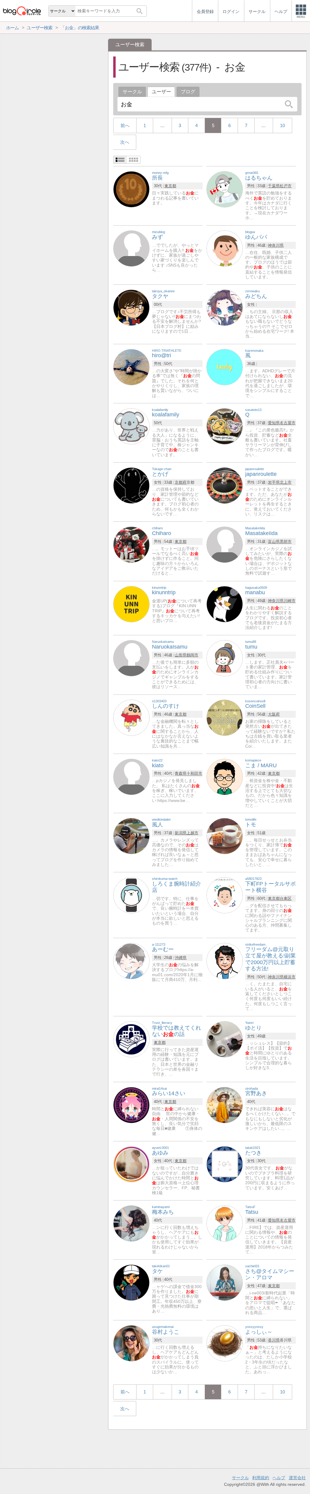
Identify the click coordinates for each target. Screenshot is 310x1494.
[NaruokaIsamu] (131, 658)
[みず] (131, 248)
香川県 (274, 1340)
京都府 (180, 482)
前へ (125, 125)
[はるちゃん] (224, 188)
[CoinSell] (224, 717)
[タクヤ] (131, 307)
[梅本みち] (131, 1223)
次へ (124, 142)
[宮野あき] (224, 1104)
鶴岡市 (192, 655)
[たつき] (224, 1163)
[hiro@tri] (131, 366)
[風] (224, 366)
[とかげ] (131, 485)
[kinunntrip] (131, 603)
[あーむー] (131, 960)
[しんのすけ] (131, 717)
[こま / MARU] (224, 776)
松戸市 (286, 186)
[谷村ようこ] (131, 1343)
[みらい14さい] (131, 1104)
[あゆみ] (131, 1163)
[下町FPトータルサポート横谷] (224, 895)
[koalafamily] (131, 425)
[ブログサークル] (22, 10)
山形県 (180, 655)
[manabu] (224, 603)
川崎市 (289, 600)
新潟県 (180, 833)
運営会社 (297, 1477)
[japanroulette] (224, 485)
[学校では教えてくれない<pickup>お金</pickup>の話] (131, 1039)
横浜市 (289, 977)
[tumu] (224, 658)
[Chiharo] (131, 544)
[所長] (131, 188)
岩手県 (274, 482)
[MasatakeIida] (224, 544)
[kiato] (131, 776)
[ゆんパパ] (224, 248)
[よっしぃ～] (224, 1343)
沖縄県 (180, 957)
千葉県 (274, 186)
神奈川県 (276, 245)
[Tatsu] (224, 1223)
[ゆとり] (224, 1039)
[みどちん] (224, 307)
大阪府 (274, 714)
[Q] (224, 425)
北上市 (286, 482)
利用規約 (260, 1477)
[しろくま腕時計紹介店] (131, 895)
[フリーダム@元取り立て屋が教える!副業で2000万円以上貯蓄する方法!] (224, 960)
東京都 (170, 186)
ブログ (188, 91)
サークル (132, 91)
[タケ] (131, 1282)
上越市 (192, 833)
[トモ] (224, 835)
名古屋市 (287, 423)
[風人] (131, 835)
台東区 (286, 898)
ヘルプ (278, 1477)
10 (282, 125)
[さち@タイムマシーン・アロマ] (224, 1282)
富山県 (274, 541)
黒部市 (286, 541)
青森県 (180, 773)
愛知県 (274, 423)
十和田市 (194, 773)
